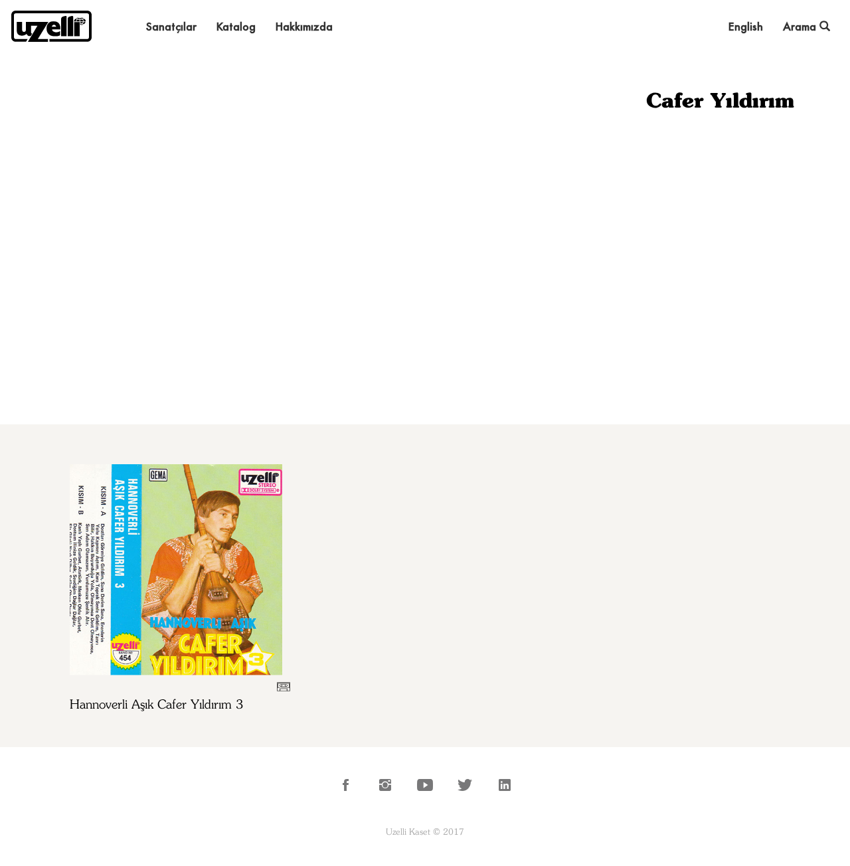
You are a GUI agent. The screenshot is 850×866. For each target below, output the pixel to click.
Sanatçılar (171, 26)
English (745, 26)
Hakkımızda (304, 26)
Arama (801, 26)
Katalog (236, 26)
